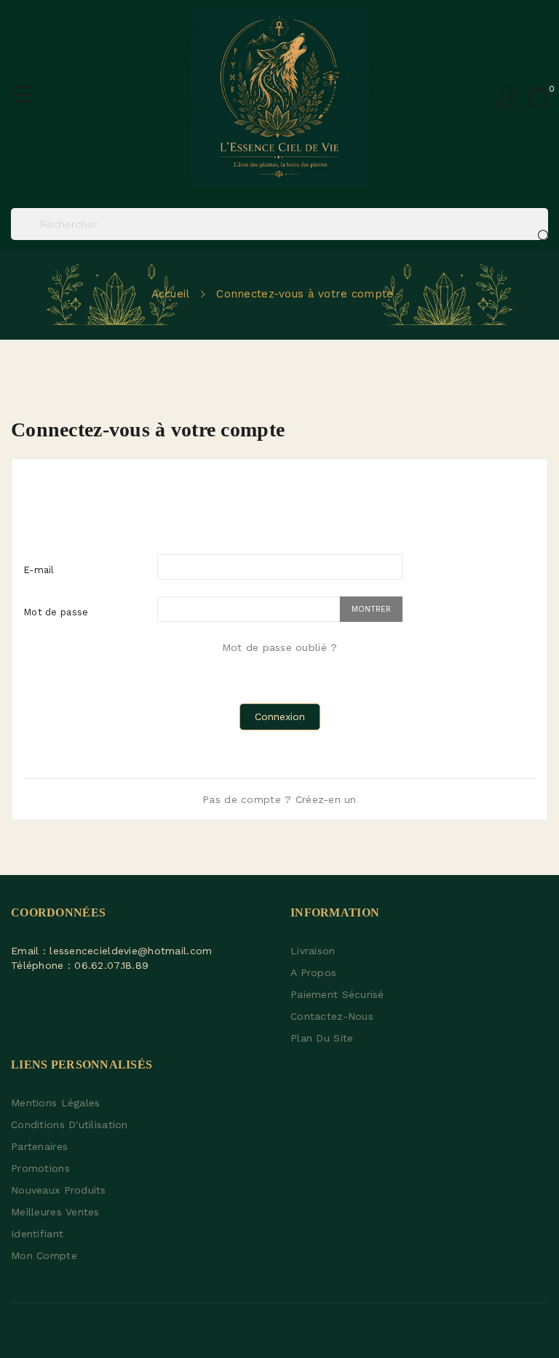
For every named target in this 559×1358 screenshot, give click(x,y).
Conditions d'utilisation (69, 1124)
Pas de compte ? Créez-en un (279, 799)
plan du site (321, 1038)
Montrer (371, 609)
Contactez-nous (331, 1016)
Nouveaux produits (58, 1190)
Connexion (280, 716)
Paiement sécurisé (337, 994)
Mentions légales (55, 1103)
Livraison (313, 950)
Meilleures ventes (55, 1212)
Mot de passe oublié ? (280, 647)
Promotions (40, 1168)
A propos (313, 972)
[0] (538, 97)
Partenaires (39, 1146)
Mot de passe (55, 612)
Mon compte (44, 1255)
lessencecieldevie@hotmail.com (130, 950)
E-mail (39, 569)
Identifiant (37, 1233)
